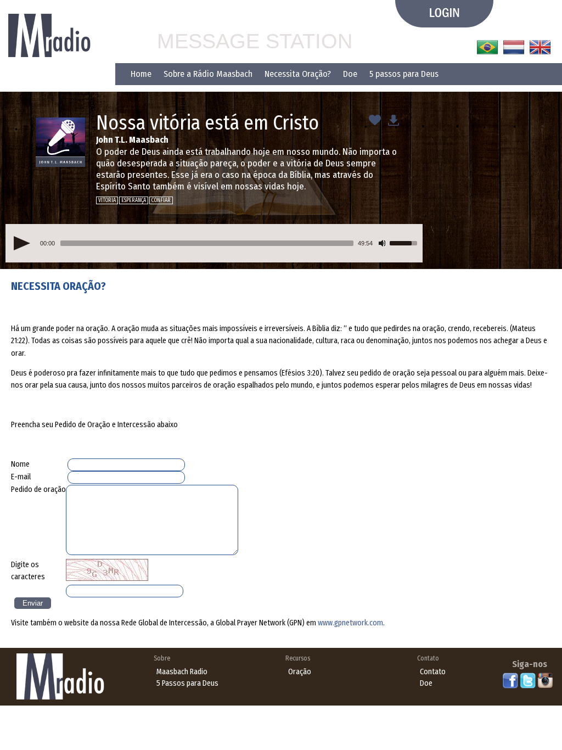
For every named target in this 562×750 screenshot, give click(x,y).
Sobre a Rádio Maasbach (208, 74)
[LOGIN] (444, 13)
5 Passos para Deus (187, 683)
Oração (299, 671)
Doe (350, 74)
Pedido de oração (38, 489)
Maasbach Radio (181, 671)
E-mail (21, 477)
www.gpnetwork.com (350, 623)
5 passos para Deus (404, 74)
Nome (20, 464)
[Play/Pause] (22, 243)
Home (141, 74)
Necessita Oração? (298, 74)
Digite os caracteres (28, 570)
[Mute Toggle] (382, 243)
